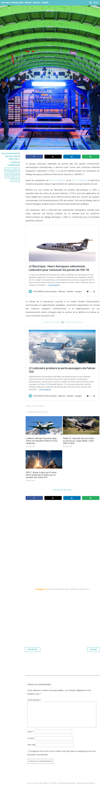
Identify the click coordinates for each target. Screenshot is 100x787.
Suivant (93, 649)
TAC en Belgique (79, 180)
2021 (3, 153)
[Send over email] (90, 157)
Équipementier (13, 153)
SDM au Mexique (57, 180)
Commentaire (34, 700)
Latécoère (15, 180)
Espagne (16, 173)
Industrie (13, 159)
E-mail (30, 738)
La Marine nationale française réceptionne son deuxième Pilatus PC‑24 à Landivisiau (41, 440)
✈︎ (19, 159)
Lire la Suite (11, 66)
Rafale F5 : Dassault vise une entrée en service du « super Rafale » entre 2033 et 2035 (78, 440)
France (16, 156)
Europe (8, 156)
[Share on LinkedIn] (72, 157)
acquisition (9, 169)
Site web (31, 744)
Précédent (33, 649)
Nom (30, 731)
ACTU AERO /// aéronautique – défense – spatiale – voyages (24, 3)
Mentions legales (33, 783)
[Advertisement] (63, 526)
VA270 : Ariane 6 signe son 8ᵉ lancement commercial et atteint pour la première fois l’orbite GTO (41, 475)
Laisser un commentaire (13, 164)
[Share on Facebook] (34, 157)
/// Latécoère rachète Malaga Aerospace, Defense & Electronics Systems (43, 48)
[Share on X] (53, 157)
